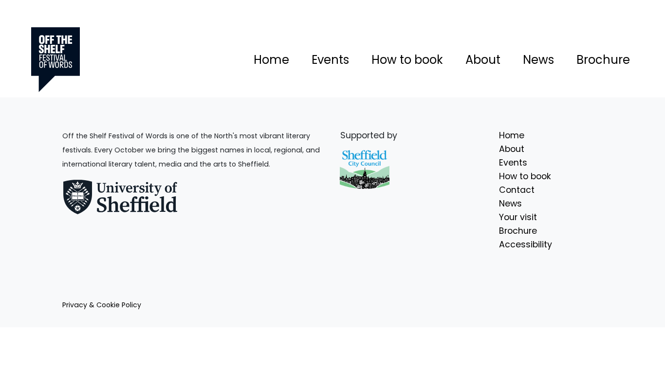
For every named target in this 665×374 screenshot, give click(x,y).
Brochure (603, 60)
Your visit (518, 217)
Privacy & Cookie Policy (101, 305)
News (538, 60)
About (482, 60)
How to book (407, 60)
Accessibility (525, 244)
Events (330, 60)
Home (271, 60)
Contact (517, 190)
